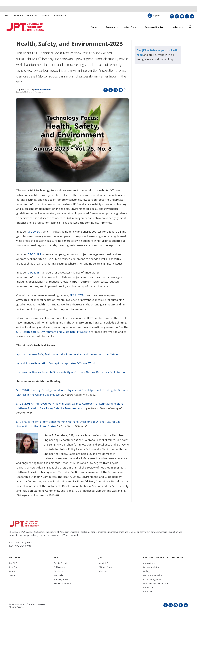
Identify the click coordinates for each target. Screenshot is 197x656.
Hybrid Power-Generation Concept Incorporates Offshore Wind (55, 363)
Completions (149, 563)
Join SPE (13, 563)
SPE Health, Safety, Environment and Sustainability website (53, 331)
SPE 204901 (34, 231)
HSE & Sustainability (152, 575)
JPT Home (18, 15)
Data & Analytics (151, 567)
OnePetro (58, 571)
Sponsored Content (155, 27)
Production (148, 587)
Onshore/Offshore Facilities (156, 583)
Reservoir (147, 591)
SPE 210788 (77, 295)
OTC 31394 (34, 254)
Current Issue (59, 15)
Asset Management (152, 579)
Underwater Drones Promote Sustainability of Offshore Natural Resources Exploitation (70, 372)
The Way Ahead (61, 579)
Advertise (178, 27)
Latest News (130, 27)
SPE (7, 15)
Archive (45, 15)
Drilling (146, 571)
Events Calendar (61, 563)
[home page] (22, 27)
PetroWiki (58, 575)
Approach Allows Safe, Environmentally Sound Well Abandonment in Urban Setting (67, 354)
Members (14, 557)
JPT (100, 557)
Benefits (13, 567)
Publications (59, 567)
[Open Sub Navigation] (99, 27)
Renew (12, 571)
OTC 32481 (34, 272)
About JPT (32, 15)
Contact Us (14, 575)
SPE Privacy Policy (62, 583)
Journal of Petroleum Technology (30, 92)
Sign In (156, 15)
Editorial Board (105, 567)
